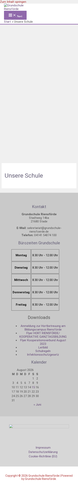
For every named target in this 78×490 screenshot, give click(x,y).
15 (33, 387)
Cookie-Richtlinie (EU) (43, 456)
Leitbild (43, 347)
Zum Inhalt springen (13, 2)
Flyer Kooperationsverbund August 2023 (43, 342)
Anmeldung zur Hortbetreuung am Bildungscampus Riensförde (43, 327)
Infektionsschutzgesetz (43, 354)
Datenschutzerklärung (43, 452)
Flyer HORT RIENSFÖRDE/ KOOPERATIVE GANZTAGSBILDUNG (43, 334)
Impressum (43, 447)
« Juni (37, 404)
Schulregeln (43, 351)
